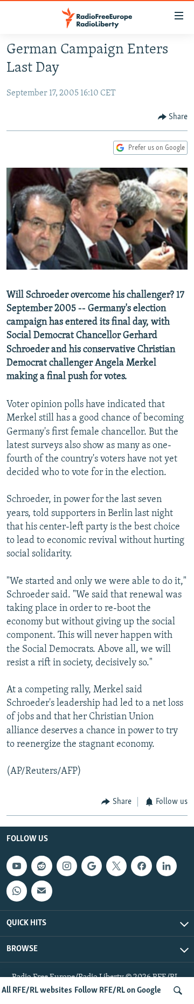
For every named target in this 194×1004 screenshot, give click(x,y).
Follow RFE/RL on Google (117, 990)
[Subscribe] (41, 891)
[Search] (178, 990)
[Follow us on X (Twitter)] (116, 866)
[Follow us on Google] (91, 866)
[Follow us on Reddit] (41, 866)
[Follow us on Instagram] (67, 866)
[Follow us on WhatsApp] (16, 891)
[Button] (173, 117)
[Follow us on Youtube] (16, 866)
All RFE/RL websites (37, 990)
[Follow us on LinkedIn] (166, 866)
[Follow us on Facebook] (141, 866)
